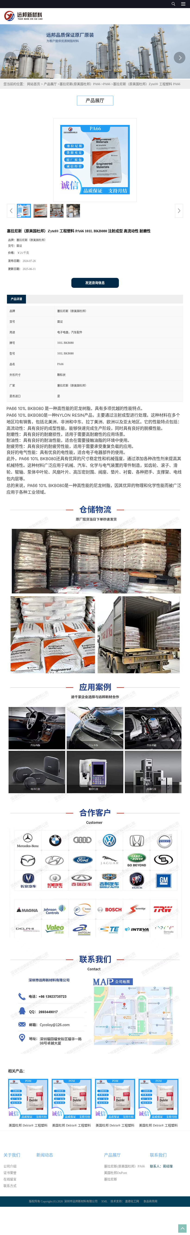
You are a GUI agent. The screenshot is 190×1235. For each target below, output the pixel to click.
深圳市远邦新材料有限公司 (81, 1201)
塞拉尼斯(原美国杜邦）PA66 (80, 84)
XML (104, 1201)
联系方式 (9, 1186)
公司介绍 (9, 1166)
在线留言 (9, 1179)
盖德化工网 (132, 1201)
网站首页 (33, 84)
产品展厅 (50, 84)
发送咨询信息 (95, 283)
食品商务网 (150, 1201)
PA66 (106, 84)
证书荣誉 (9, 1173)
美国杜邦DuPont (115, 1173)
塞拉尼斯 (110, 1179)
